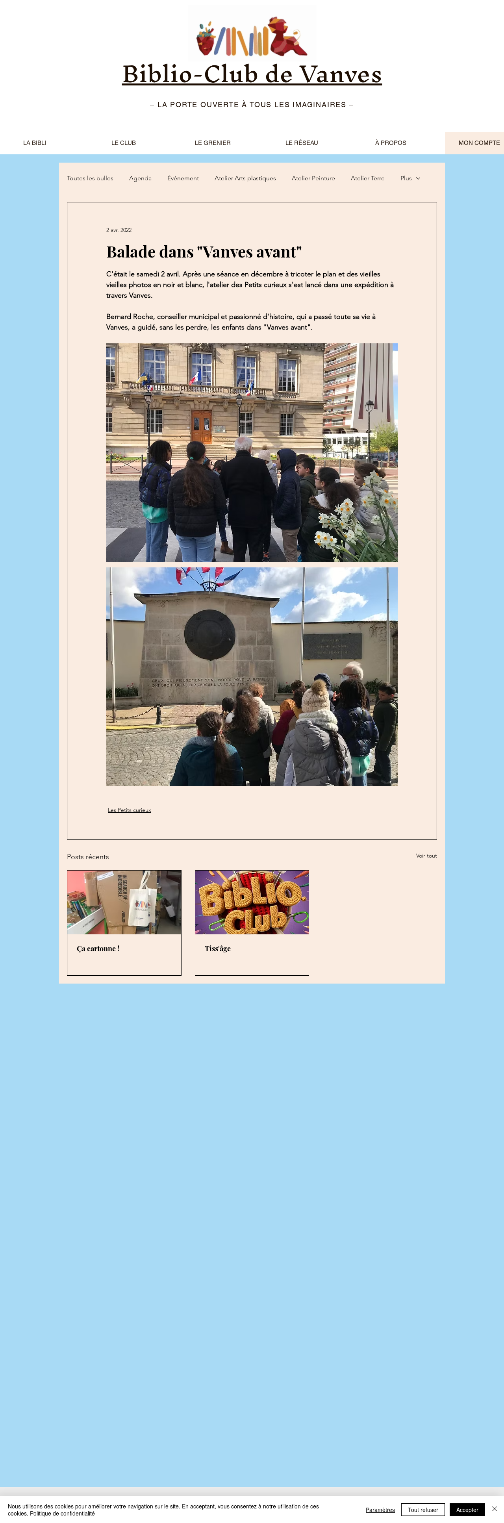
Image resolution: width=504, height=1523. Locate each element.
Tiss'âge (218, 948)
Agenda (140, 178)
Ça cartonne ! (98, 948)
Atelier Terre (368, 178)
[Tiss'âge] (252, 902)
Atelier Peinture (313, 178)
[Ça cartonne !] (124, 902)
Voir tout (426, 855)
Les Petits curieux (129, 809)
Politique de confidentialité (62, 1513)
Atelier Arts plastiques (245, 178)
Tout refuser (423, 1510)
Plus (406, 178)
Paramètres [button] (380, 1510)
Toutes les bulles (90, 178)
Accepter (467, 1510)
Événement (183, 178)
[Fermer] (494, 1510)
